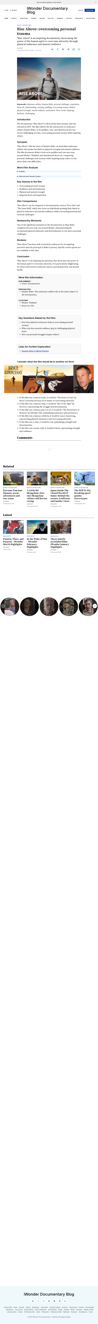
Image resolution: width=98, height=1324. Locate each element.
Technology (73, 1307)
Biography (35, 1307)
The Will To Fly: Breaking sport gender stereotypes (82, 494)
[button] (9, 606)
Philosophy (45, 1312)
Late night (44, 1307)
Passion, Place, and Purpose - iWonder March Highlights (13, 542)
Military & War (88, 1309)
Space (20, 1312)
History (69, 18)
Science (33, 18)
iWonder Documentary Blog (47, 10)
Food (90, 1312)
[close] (95, 2)
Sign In (80, 10)
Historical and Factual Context (30, 176)
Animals (66, 1309)
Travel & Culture (54, 1307)
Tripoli (68, 1317)
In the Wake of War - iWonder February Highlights (37, 543)
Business (60, 18)
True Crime (18, 1309)
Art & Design (52, 1309)
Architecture (83, 1312)
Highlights (79, 18)
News (16, 1307)
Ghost (63, 1317)
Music (73, 1309)
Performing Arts (29, 1312)
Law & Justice (12, 1312)
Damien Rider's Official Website (35, 351)
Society (14, 18)
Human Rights (28, 1309)
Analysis (22, 171)
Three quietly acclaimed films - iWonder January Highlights (60, 543)
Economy (74, 1312)
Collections (90, 18)
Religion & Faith (56, 1312)
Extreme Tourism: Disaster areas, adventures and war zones (12, 494)
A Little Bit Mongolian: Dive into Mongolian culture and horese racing (37, 496)
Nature (42, 18)
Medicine (66, 1312)
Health (60, 1309)
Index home (8, 1307)
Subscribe (89, 10)
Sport (38, 1312)
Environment (89, 1307)
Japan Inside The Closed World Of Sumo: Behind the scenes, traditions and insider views (60, 496)
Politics (51, 18)
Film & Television (41, 1309)
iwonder (20, 48)
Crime (6, 18)
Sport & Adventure (24, 25)
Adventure (24, 18)
